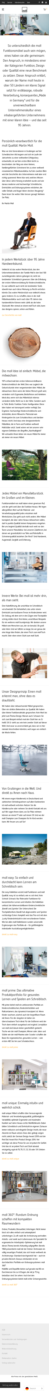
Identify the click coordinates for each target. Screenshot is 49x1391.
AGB (3, 1330)
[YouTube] (46, 2)
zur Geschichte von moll (11, 315)
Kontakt (4, 1353)
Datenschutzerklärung (10, 1344)
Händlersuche (19, 2)
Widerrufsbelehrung (9, 1349)
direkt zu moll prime (10, 1047)
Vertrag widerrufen (8, 1363)
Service (9, 2)
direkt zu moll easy (9, 934)
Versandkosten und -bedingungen (14, 1339)
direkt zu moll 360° (9, 1284)
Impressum (6, 1334)
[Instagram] (42, 2)
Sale (28, 2)
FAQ (3, 2)
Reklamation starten (9, 1358)
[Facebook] (39, 2)
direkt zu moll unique (10, 1158)
